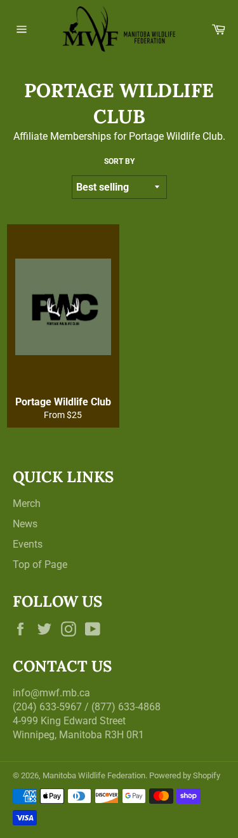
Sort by (119, 161)
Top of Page (40, 564)
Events (28, 544)
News (25, 524)
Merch (27, 503)
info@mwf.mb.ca (51, 693)
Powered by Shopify (184, 775)
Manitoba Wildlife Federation (94, 775)
